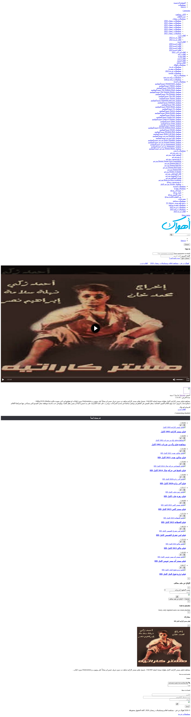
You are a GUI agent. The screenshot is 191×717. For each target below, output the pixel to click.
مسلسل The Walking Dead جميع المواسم (166, 90)
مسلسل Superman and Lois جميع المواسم (166, 100)
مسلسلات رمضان (179, 19)
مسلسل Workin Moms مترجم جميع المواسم (165, 149)
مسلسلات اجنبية (180, 81)
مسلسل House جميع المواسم (170, 115)
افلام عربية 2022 (175, 37)
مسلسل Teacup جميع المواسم (170, 98)
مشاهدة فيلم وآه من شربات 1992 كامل (169, 444)
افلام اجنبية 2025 (175, 46)
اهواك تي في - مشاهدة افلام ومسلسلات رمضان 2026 (169, 263)
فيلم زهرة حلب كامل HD (175, 496)
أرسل (187, 706)
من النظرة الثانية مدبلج (173, 197)
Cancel (187, 599)
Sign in (183, 7)
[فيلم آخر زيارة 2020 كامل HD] (174, 479)
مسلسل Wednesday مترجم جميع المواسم (166, 146)
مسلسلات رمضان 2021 (172, 33)
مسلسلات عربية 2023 (173, 71)
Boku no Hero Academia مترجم (170, 180)
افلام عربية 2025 (180, 211)
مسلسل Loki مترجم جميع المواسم (168, 138)
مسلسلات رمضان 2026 (172, 21)
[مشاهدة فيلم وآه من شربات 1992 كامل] (170, 440)
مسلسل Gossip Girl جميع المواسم (168, 117)
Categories (186, 11)
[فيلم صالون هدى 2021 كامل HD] (173, 453)
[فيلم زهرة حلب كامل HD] (175, 492)
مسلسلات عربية (175, 67)
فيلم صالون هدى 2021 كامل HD (172, 457)
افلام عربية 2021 (175, 40)
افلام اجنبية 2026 (175, 44)
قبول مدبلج (177, 193)
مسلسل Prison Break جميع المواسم (168, 107)
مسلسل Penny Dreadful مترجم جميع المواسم (164, 140)
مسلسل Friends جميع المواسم (170, 126)
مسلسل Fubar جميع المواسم (170, 121)
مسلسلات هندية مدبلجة (177, 205)
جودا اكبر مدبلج (175, 190)
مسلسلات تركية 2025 (178, 209)
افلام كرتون (181, 58)
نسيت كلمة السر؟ (174, 258)
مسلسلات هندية (180, 188)
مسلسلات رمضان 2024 (172, 27)
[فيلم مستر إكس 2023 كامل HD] (173, 505)
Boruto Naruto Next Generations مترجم (167, 161)
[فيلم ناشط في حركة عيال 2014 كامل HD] (170, 466)
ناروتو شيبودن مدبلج (174, 182)
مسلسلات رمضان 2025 (172, 23)
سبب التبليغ (186, 590)
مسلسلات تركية (180, 75)
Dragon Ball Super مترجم (172, 167)
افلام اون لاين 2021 (179, 52)
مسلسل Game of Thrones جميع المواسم (166, 119)
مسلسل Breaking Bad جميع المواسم (168, 132)
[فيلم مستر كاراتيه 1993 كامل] (174, 427)
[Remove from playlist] (180, 425)
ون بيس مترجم (175, 153)
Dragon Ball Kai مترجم (172, 165)
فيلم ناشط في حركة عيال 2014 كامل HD (168, 470)
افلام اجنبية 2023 (175, 50)
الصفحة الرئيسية (180, 3)
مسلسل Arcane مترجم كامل (170, 184)
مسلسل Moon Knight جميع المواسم (168, 113)
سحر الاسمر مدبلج (174, 195)
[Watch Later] (184, 425)
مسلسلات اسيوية (179, 186)
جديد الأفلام (181, 17)
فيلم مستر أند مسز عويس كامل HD (170, 561)
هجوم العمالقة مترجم (173, 178)
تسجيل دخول (185, 258)
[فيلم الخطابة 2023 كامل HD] (174, 518)
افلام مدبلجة (181, 63)
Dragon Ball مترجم (174, 170)
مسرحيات (182, 199)
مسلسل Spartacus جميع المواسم (169, 102)
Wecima (182, 395)
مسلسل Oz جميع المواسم (171, 109)
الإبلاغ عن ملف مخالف (176, 599)
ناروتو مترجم (176, 157)
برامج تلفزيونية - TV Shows (176, 203)
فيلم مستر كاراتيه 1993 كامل (173, 431)
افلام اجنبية (182, 42)
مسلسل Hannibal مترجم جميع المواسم (167, 136)
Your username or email (182, 253)
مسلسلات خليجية (175, 73)
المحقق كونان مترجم (173, 155)
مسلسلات (182, 5)
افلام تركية (182, 54)
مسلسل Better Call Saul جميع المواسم (167, 134)
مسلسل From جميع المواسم (171, 123)
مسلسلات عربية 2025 (178, 207)
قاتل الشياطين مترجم (173, 174)
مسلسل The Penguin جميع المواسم (168, 94)
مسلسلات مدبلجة (179, 201)
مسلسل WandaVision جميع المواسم (168, 84)
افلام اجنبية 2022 (175, 48)
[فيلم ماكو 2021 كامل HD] (176, 544)
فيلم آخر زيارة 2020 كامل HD (173, 483)
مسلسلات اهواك (180, 65)
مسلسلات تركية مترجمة (172, 77)
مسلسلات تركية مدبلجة (172, 79)
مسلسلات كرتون (179, 151)
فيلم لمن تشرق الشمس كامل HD (171, 535)
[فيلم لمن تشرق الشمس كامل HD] (172, 531)
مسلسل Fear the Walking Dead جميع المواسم (164, 128)
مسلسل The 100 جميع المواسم (170, 96)
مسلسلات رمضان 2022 (172, 31)
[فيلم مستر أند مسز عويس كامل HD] (172, 557)
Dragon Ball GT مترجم (172, 163)
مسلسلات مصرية (174, 69)
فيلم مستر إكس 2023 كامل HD (172, 509)
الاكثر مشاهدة (181, 14)
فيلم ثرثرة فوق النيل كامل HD (172, 574)
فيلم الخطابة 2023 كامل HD (173, 522)
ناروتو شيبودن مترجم (173, 159)
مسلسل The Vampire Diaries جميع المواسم (165, 92)
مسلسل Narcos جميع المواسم (170, 111)
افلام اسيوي (181, 61)
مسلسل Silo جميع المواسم (171, 105)
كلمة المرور (185, 256)
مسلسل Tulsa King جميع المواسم (169, 88)
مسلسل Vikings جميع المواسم (170, 86)
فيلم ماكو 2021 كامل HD (175, 548)
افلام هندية (182, 56)
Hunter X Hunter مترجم (172, 172)
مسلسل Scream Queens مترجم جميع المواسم (164, 142)
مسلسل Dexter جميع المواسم (170, 130)
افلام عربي (182, 35)
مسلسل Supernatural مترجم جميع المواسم (165, 144)
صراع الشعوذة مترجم (173, 176)
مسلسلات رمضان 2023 (172, 29)
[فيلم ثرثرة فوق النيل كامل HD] (174, 570)
